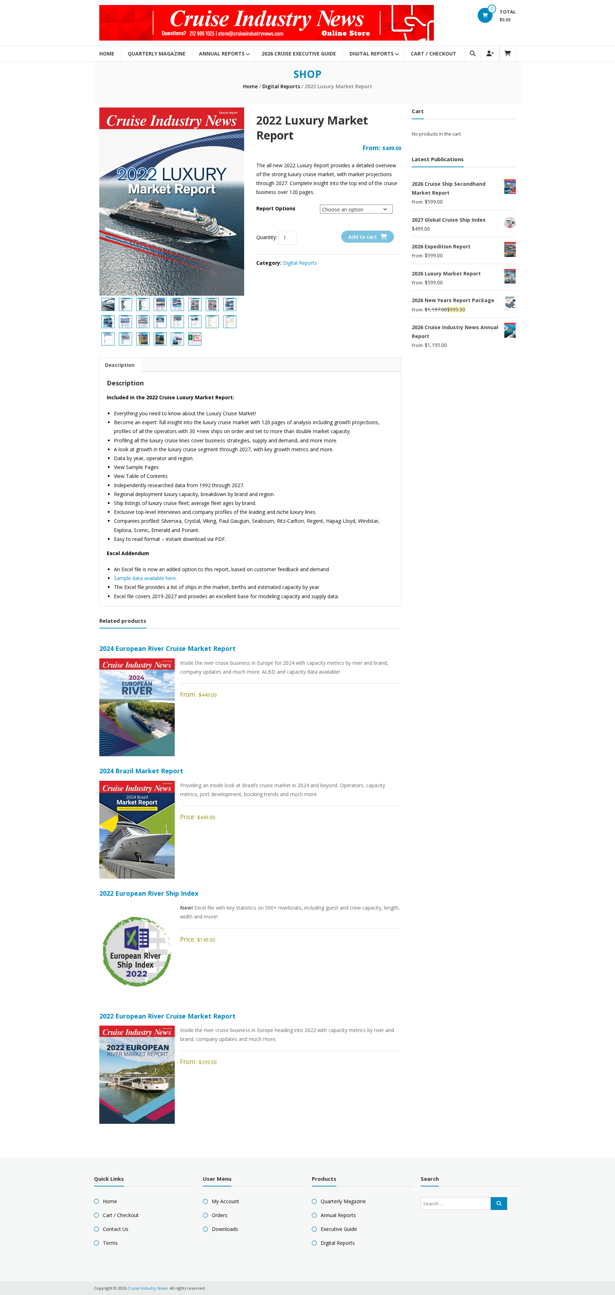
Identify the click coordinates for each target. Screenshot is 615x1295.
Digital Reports (371, 53)
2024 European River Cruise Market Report (167, 648)
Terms (110, 1242)
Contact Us (115, 1229)
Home (106, 53)
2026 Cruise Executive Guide (299, 53)
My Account (225, 1201)
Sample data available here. (145, 578)
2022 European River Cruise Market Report (167, 1016)
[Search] (499, 1203)
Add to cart (362, 236)
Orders (219, 1215)
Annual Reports (222, 53)
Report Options (275, 208)
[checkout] (507, 53)
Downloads (225, 1229)
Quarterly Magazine (156, 53)
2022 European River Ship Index (148, 893)
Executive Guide (339, 1229)
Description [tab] (120, 365)
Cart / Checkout (433, 53)
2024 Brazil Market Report (141, 771)
